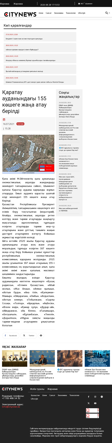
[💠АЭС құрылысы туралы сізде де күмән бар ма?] (69, 358)
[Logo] (20, 14)
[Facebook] (88, 396)
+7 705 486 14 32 (11, 398)
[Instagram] (95, 396)
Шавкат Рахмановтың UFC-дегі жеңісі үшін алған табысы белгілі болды (35, 82)
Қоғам (20, 123)
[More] (41, 336)
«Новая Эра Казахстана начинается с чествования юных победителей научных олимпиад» (68, 163)
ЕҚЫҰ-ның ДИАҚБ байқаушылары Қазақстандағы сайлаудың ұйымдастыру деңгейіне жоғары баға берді (14, 373)
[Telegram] (101, 396)
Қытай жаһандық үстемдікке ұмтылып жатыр (24, 71)
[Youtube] (95, 403)
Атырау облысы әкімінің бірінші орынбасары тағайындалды (30, 60)
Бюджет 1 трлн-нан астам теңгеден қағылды (24, 39)
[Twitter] (88, 403)
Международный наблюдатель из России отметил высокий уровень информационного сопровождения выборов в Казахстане (42, 374)
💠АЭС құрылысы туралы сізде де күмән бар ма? (69, 149)
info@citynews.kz (11, 406)
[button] (109, 13)
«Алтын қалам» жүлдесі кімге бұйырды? (22, 50)
